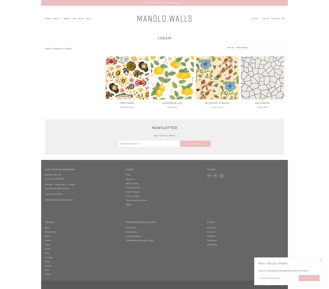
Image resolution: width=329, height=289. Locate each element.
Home (48, 48)
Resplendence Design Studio (139, 240)
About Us (130, 179)
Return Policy (132, 183)
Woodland (212, 244)
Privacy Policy (132, 196)
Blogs (128, 204)
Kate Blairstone (133, 236)
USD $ (254, 19)
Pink (47, 261)
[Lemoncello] (172, 78)
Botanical (211, 227)
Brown (48, 236)
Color (49, 222)
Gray (47, 253)
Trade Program (133, 192)
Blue (47, 227)
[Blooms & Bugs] (217, 78)
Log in (265, 19)
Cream (68, 48)
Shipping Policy (133, 187)
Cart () (275, 19)
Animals (211, 232)
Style (210, 222)
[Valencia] (262, 78)
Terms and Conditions (136, 200)
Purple (48, 266)
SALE (88, 19)
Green (48, 249)
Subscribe (194, 144)
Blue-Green (50, 232)
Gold (47, 244)
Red (47, 270)
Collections (58, 48)
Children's (211, 236)
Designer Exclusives (141, 222)
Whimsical (212, 240)
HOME (48, 19)
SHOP (56, 19)
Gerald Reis (131, 232)
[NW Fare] (127, 78)
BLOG (81, 19)
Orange (48, 257)
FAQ (74, 19)
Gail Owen (131, 227)
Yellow (48, 274)
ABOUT (67, 19)
